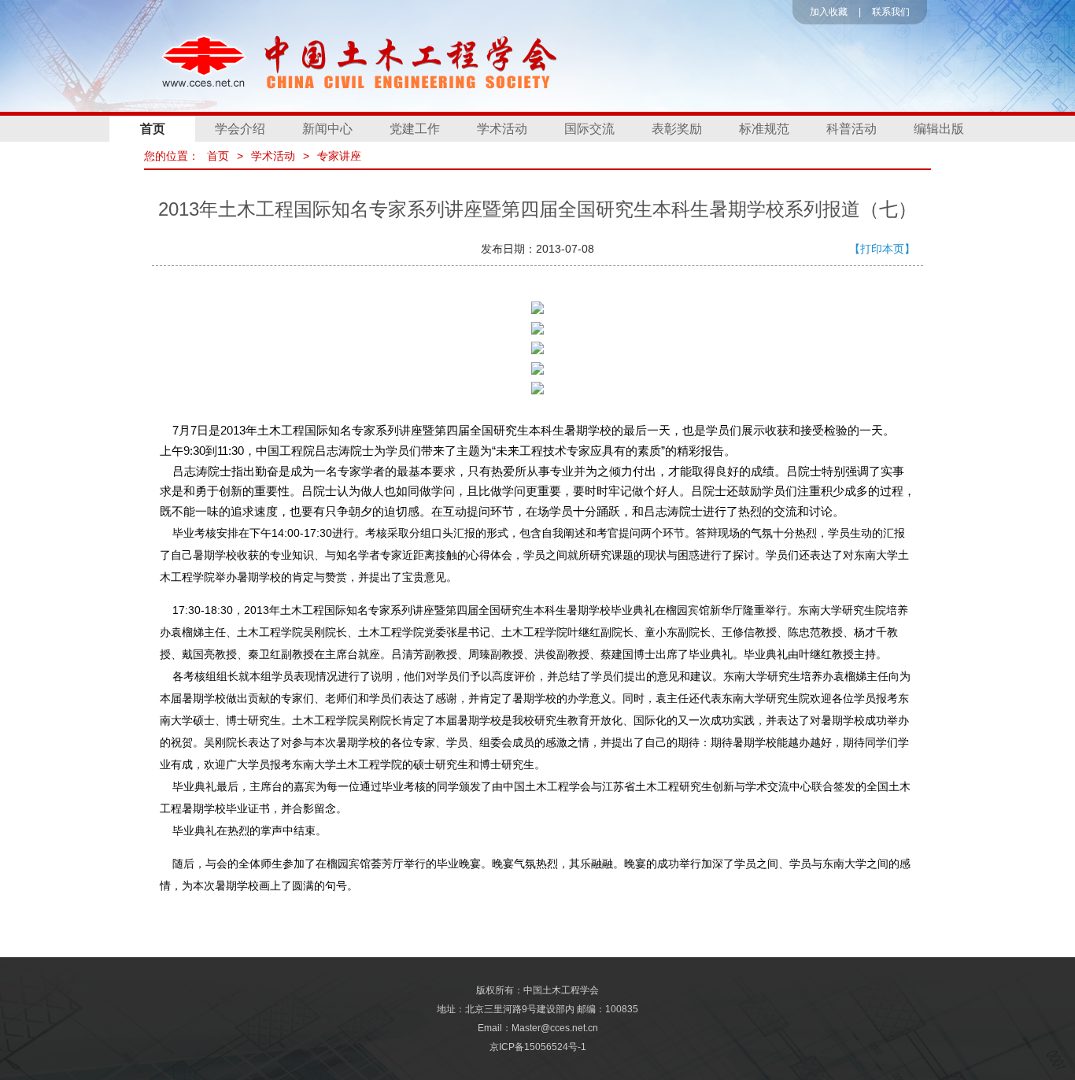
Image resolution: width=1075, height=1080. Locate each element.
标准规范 (764, 128)
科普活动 (851, 128)
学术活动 (502, 128)
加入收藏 (829, 11)
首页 (152, 128)
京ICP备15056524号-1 (537, 1046)
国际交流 (589, 128)
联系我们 (891, 11)
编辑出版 (939, 128)
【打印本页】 (882, 248)
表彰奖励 (677, 128)
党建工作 (415, 128)
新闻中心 (327, 128)
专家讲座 (339, 156)
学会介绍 (240, 128)
